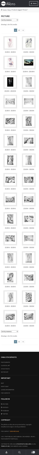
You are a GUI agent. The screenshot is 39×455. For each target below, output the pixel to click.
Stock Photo (5, 369)
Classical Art (5, 365)
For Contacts (5, 393)
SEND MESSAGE (14, 431)
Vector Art (4, 372)
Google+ (5, 407)
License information (7, 390)
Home (4, 10)
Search (19, 452)
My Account (6, 452)
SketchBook (17, 436)
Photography (5, 362)
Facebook (5, 411)
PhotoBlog (8, 436)
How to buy (4, 386)
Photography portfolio (9, 439)
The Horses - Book (28, 436)
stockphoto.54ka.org (23, 444)
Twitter (5, 414)
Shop (9, 10)
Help (2, 383)
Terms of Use (5, 446)
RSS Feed (5, 404)
